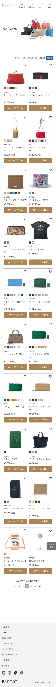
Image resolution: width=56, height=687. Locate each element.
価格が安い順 (28, 58)
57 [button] (40, 586)
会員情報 (5, 627)
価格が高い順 (40, 58)
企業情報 (5, 660)
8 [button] (23, 586)
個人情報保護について (11, 654)
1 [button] (15, 586)
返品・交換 (6, 638)
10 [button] (31, 586)
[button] (12, 586)
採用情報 (5, 666)
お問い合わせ (7, 643)
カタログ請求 (7, 649)
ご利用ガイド (7, 632)
